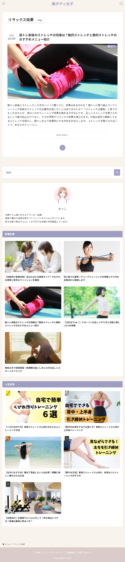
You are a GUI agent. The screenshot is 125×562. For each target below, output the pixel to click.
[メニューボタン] (3, 3)
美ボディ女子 (62, 3)
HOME (38, 552)
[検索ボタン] (121, 3)
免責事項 (71, 552)
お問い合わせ (84, 552)
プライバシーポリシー (54, 552)
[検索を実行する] (117, 172)
